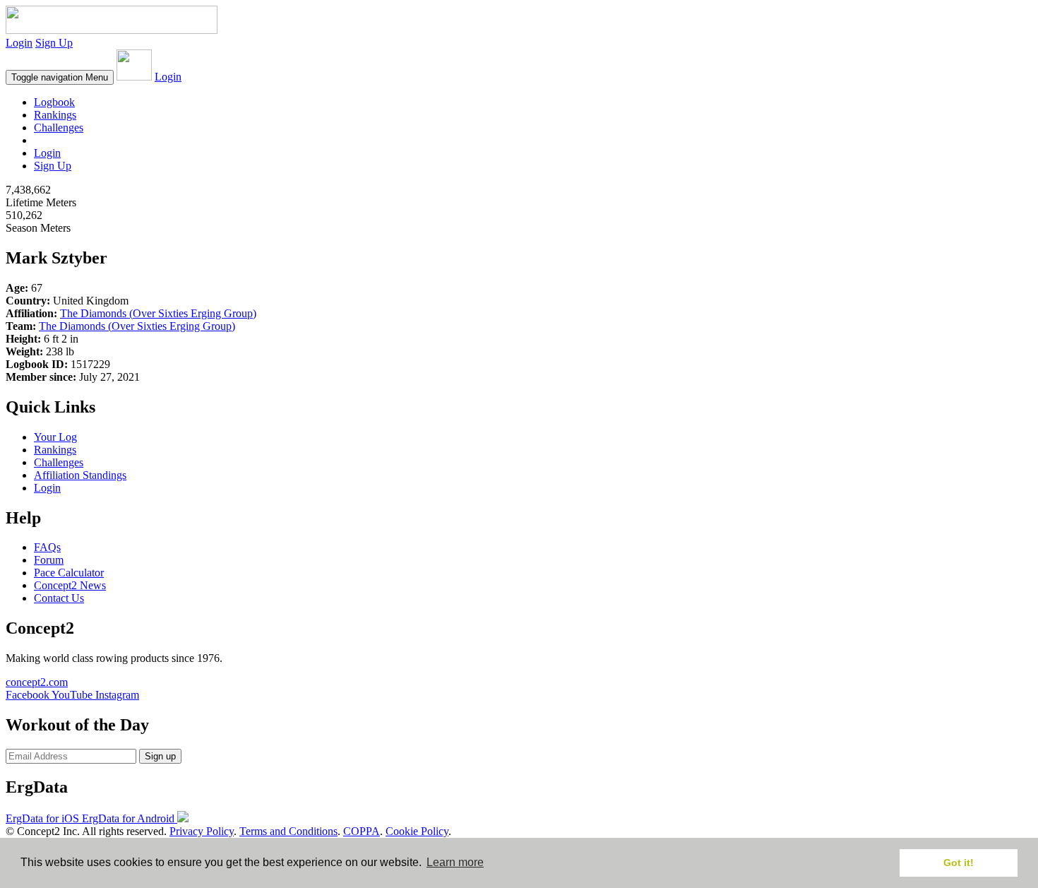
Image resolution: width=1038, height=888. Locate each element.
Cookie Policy (417, 831)
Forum (49, 560)
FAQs (47, 547)
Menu (59, 77)
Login (19, 43)
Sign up (160, 756)
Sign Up (54, 43)
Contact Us (59, 598)
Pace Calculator (69, 573)
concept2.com (37, 682)
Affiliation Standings (80, 475)
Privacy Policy (201, 831)
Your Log (55, 437)
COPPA (361, 831)
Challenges (58, 128)
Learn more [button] (455, 862)
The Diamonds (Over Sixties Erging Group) (158, 313)
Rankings (55, 115)
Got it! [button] (958, 862)
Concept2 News (70, 585)
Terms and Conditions (288, 831)
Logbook (54, 102)
